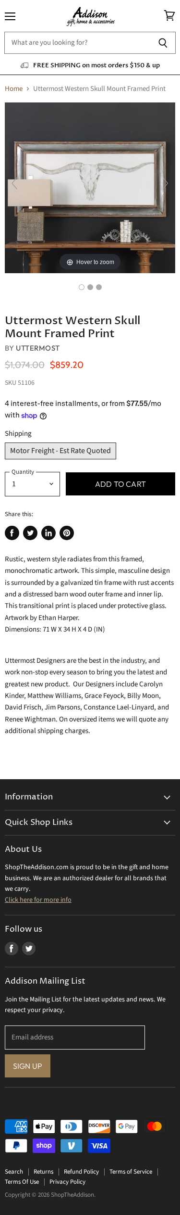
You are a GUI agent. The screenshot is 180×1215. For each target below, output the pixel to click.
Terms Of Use (22, 1181)
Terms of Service (130, 1171)
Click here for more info (38, 900)
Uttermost (38, 348)
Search (14, 1171)
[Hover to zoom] (90, 187)
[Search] (163, 43)
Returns (43, 1171)
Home (14, 89)
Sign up (27, 1066)
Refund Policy (81, 1171)
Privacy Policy (67, 1181)
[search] (77, 43)
